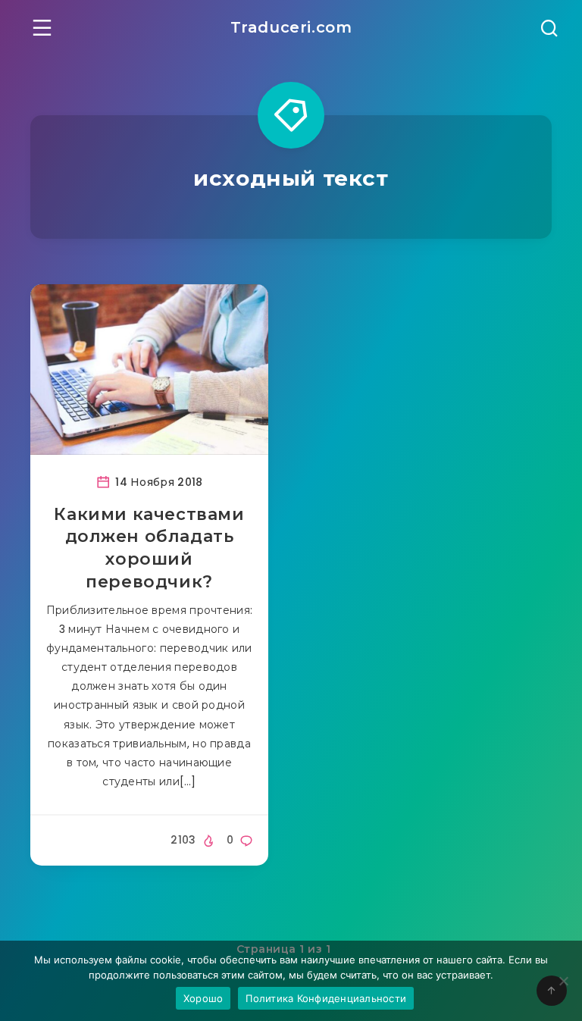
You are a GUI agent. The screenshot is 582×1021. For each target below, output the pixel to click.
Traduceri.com (291, 27)
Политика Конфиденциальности (326, 998)
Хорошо (203, 998)
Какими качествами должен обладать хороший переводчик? (149, 548)
